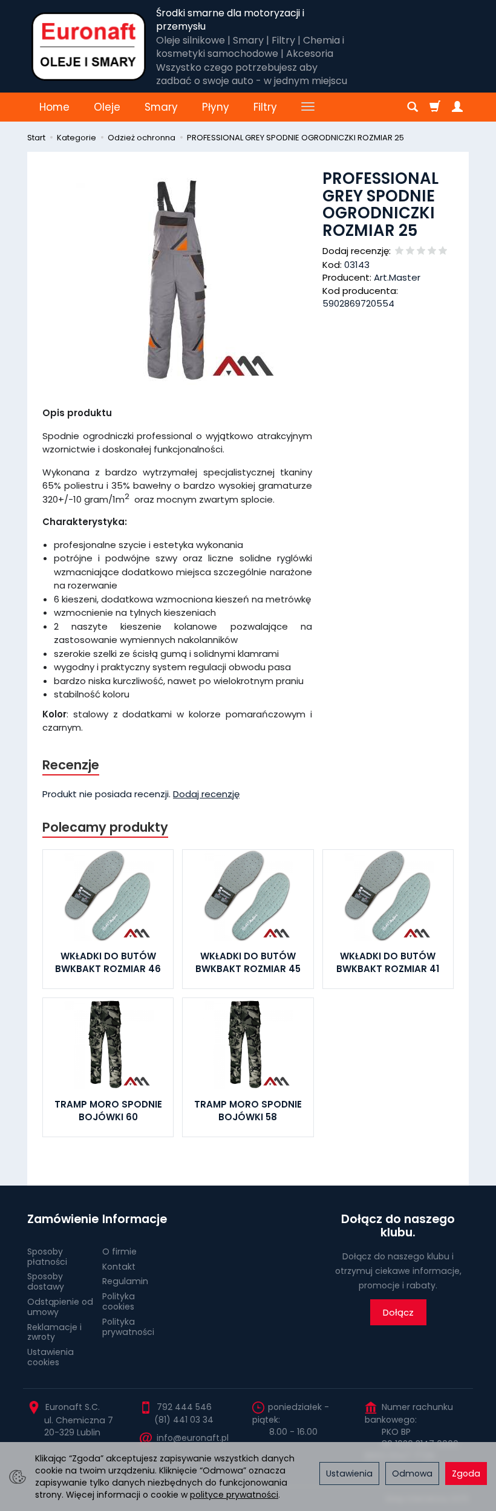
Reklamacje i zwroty (54, 1332)
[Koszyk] (434, 107)
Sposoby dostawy (45, 1281)
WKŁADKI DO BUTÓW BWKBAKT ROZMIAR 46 (108, 962)
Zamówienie (60, 1219)
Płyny (215, 107)
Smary (161, 107)
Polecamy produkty (105, 827)
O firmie (119, 1251)
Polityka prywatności (128, 1327)
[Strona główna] (88, 46)
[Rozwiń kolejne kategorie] (308, 107)
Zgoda (466, 1473)
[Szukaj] (412, 107)
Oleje (107, 107)
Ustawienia (349, 1473)
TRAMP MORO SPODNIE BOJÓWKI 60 (108, 1110)
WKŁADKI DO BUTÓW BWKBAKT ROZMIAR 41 (387, 962)
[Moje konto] (457, 107)
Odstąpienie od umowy (60, 1307)
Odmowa (412, 1473)
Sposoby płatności (47, 1256)
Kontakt (118, 1267)
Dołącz (398, 1312)
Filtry (265, 107)
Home (54, 107)
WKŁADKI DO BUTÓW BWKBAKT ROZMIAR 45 (248, 962)
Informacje (134, 1219)
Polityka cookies (118, 1301)
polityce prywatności (234, 1495)
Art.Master (397, 277)
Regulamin (125, 1281)
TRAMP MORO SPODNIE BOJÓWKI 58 (248, 1110)
